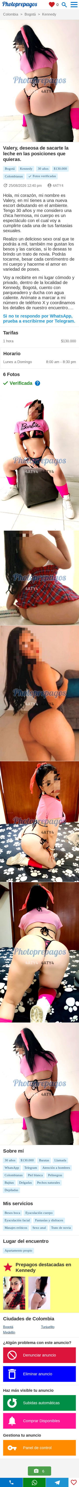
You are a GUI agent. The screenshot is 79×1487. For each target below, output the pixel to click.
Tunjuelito (47, 1327)
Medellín (9, 1332)
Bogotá (8, 1327)
